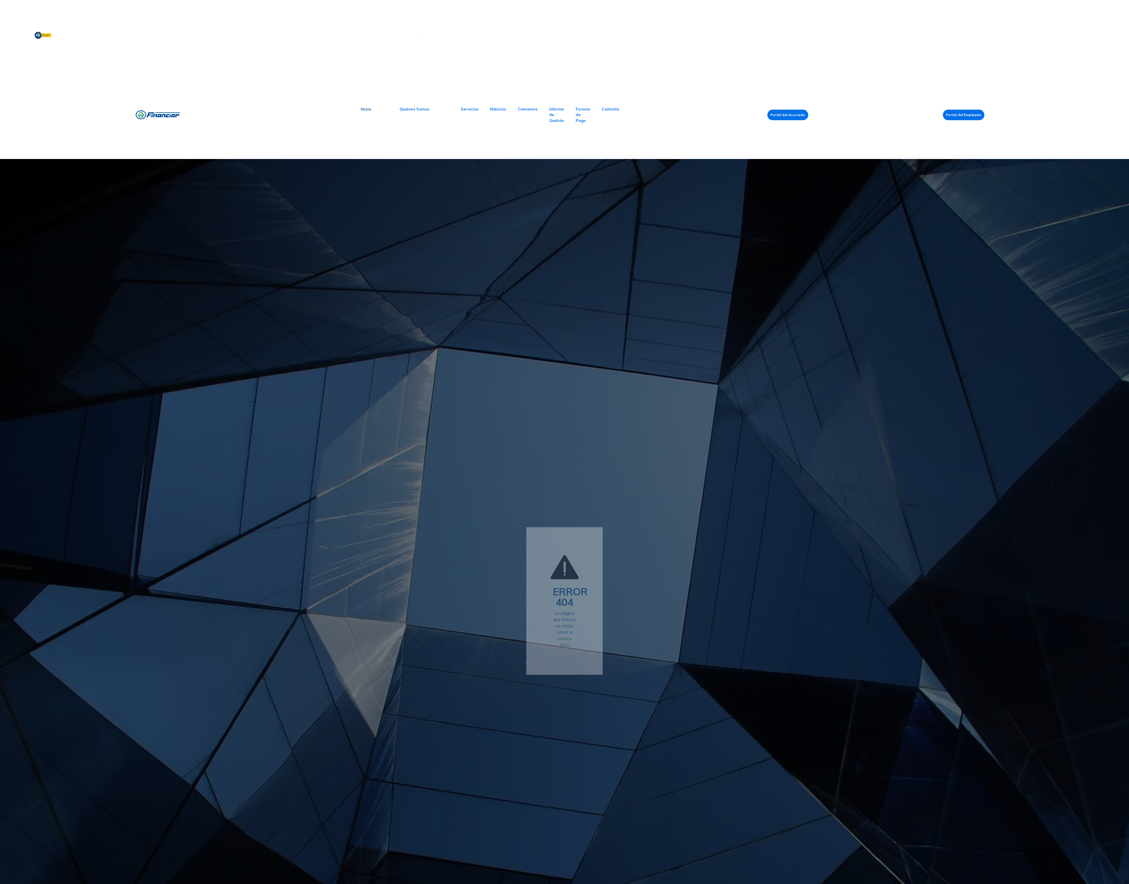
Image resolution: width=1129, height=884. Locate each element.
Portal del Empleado (963, 115)
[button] (414, 109)
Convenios (527, 109)
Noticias (498, 109)
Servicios (469, 109)
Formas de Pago (583, 115)
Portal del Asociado (787, 115)
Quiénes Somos (414, 109)
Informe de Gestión (556, 115)
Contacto (610, 109)
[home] (179, 115)
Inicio (366, 109)
